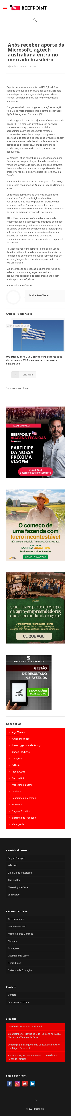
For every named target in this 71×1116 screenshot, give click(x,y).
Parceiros (17, 804)
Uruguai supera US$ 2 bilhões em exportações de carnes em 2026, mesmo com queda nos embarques (34, 360)
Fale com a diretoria (18, 1002)
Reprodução (14, 963)
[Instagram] (17, 1084)
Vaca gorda (18, 824)
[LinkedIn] (33, 1084)
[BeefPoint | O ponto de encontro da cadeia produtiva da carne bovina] (28, 7)
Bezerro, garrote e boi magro (27, 745)
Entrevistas (13, 894)
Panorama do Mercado (24, 798)
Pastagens (13, 948)
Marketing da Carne (22, 784)
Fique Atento (18, 771)
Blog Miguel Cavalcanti (20, 872)
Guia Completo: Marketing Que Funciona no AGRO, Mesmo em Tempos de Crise (34, 1036)
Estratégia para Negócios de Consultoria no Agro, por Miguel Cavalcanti (34, 1046)
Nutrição (12, 941)
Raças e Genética (21, 811)
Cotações (17, 758)
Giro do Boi (18, 778)
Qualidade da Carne (18, 955)
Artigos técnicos (20, 738)
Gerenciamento (16, 919)
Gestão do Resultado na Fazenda (25, 1026)
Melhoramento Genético (20, 933)
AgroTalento (18, 732)
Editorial (16, 765)
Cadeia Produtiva (21, 752)
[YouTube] (25, 1084)
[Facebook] (10, 1084)
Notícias (16, 791)
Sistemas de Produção (24, 817)
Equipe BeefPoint (39, 295)
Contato (12, 994)
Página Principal (16, 858)
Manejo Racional (16, 926)
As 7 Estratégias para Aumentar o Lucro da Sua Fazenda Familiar (33, 1057)
